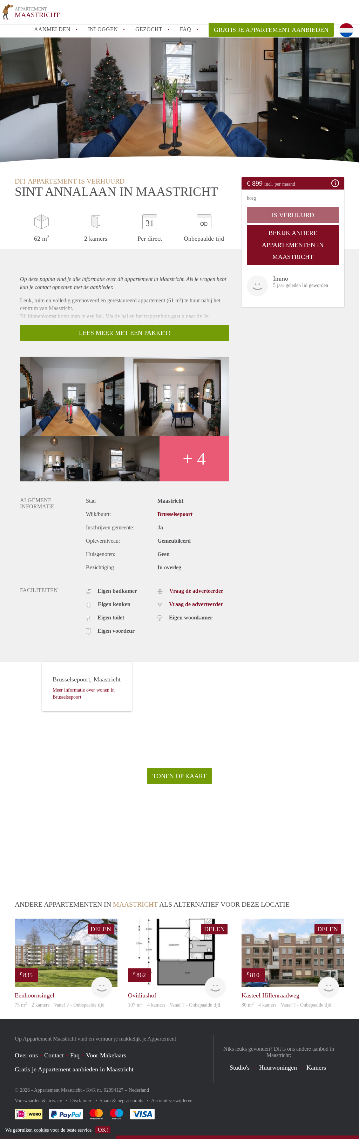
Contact (54, 1055)
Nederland (139, 1090)
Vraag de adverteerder (196, 591)
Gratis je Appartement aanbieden (271, 29)
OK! (103, 1130)
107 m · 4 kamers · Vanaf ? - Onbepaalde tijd (174, 1005)
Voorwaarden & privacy (39, 1100)
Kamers (316, 1067)
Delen (100, 929)
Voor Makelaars (106, 1055)
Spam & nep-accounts (122, 1100)
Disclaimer (81, 1100)
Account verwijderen (171, 1100)
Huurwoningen (278, 1067)
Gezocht (148, 29)
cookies (41, 1130)
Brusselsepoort (174, 514)
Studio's (240, 1067)
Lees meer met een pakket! (124, 332)
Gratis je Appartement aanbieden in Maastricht (74, 1069)
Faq (75, 1055)
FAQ (185, 29)
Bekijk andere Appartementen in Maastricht (293, 244)
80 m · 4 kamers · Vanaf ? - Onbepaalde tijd (286, 1005)
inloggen (103, 29)
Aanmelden (52, 29)
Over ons (26, 1055)
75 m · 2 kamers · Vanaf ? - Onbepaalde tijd (59, 1005)
